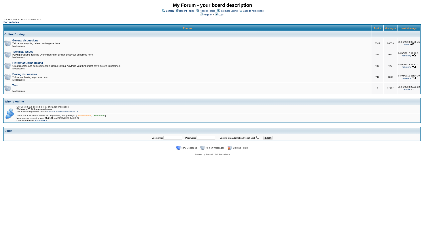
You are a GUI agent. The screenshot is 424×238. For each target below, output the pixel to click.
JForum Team (223, 154)
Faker (406, 44)
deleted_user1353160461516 (62, 111)
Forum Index (11, 22)
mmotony (406, 55)
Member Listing (229, 10)
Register (207, 14)
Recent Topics (187, 10)
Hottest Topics (207, 10)
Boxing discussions (24, 74)
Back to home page (253, 10)
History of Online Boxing (27, 63)
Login (221, 14)
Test (15, 85)
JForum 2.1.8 (210, 154)
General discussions (25, 40)
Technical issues (22, 51)
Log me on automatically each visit (237, 138)
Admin (406, 89)
